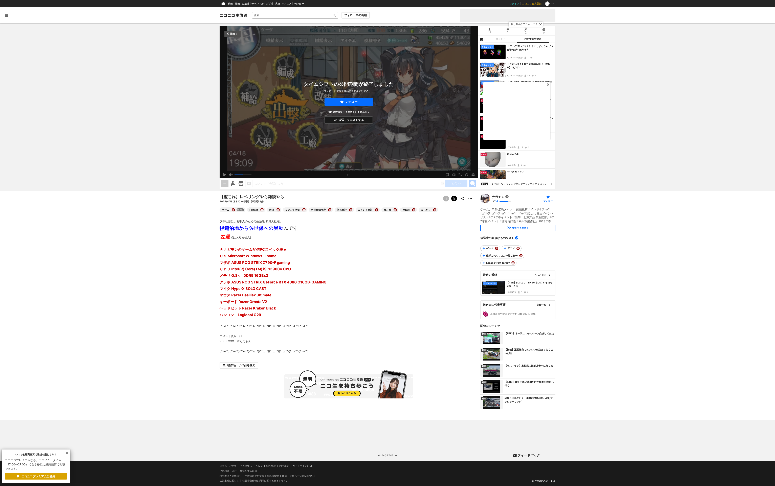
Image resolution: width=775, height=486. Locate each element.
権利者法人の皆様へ (230, 475)
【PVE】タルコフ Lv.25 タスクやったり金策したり (529, 284)
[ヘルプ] (516, 237)
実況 (277, 3)
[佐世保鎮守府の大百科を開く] (329, 209)
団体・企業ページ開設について (299, 476)
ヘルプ (259, 466)
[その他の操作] (470, 198)
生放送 (245, 3)
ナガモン (498, 197)
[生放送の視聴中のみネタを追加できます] (224, 183)
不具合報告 (246, 466)
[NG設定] (481, 39)
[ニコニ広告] (233, 183)
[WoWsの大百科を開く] (413, 209)
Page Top (388, 455)
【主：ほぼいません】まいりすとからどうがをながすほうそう (530, 48)
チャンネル (257, 3)
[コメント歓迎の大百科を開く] (376, 209)
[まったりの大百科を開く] (434, 209)
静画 (237, 3)
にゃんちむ (513, 153)
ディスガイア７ (515, 171)
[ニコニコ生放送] (233, 15)
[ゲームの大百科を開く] (233, 209)
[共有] (462, 198)
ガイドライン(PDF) (302, 466)
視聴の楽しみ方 (228, 470)
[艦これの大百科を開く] (395, 209)
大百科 (269, 3)
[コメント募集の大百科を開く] (304, 209)
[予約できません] (446, 198)
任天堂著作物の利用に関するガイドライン (265, 481)
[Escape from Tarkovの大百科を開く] (513, 262)
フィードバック (528, 455)
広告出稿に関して (229, 480)
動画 (230, 3)
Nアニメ (286, 3)
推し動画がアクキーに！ (524, 24)
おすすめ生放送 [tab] (532, 39)
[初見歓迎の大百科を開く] (350, 209)
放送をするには (248, 471)
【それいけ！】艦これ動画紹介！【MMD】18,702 (528, 66)
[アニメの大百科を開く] (518, 248)
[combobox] (295, 15)
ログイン (514, 3)
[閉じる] (540, 24)
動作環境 (271, 466)
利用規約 (284, 466)
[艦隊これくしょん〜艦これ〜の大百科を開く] (521, 255)
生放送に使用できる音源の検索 (262, 476)
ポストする (454, 198)
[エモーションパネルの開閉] (472, 183)
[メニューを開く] (6, 15)
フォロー (351, 101)
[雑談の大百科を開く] (278, 209)
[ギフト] (241, 183)
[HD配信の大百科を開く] (262, 209)
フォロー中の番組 (355, 15)
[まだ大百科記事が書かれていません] (507, 196)
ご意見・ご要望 (228, 465)
